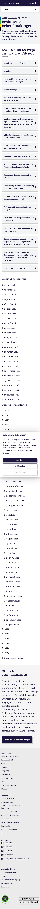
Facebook (8, 851)
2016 (7, 648)
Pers (2, 833)
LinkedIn (8, 843)
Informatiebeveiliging (10, 880)
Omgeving (5, 771)
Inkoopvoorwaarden (9, 830)
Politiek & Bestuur (8, 778)
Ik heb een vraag (7, 802)
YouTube (8, 847)
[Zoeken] (36, 10)
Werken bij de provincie (10, 815)
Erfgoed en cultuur (8, 785)
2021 (7, 430)
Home (4, 18)
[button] (20, 63)
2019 (7, 634)
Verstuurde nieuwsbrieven (11, 822)
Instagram (9, 855)
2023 (7, 420)
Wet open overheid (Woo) (11, 811)
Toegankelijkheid (8, 869)
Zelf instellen (20, 466)
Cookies (4, 876)
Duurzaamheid (7, 760)
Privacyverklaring (8, 883)
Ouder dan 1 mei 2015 (15, 658)
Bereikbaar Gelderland (9, 756)
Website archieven (8, 873)
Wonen (4, 789)
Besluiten (12, 18)
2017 (7, 643)
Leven (3, 782)
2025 (7, 411)
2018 (7, 639)
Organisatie (5, 774)
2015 (7, 653)
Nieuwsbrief (5, 819)
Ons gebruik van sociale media (17, 859)
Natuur (4, 763)
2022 (7, 425)
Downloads (5, 826)
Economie (5, 767)
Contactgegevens (8, 798)
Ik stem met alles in (20, 472)
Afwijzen (20, 460)
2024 (7, 415)
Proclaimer (5, 887)
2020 (7, 629)
